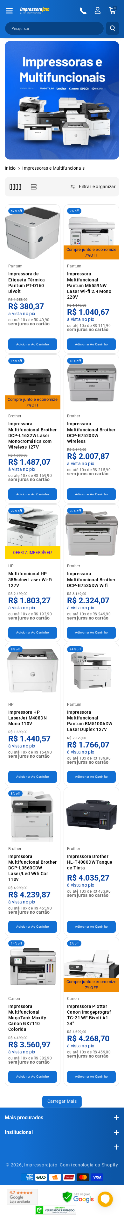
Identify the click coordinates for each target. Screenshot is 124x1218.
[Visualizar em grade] (15, 187)
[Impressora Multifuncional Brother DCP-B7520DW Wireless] (91, 382)
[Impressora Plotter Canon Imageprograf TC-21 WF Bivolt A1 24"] (91, 964)
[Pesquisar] (112, 28)
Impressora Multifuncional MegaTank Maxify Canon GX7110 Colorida (27, 1018)
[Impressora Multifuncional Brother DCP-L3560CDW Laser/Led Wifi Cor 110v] (32, 814)
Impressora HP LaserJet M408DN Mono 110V (27, 718)
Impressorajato (41, 1164)
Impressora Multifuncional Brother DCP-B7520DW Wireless (91, 432)
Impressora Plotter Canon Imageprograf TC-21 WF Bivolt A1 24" (89, 1015)
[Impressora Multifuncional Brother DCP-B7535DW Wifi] (91, 532)
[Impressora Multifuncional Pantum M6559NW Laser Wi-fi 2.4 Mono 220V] (91, 232)
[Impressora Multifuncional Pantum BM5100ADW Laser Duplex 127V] (91, 670)
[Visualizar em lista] (33, 187)
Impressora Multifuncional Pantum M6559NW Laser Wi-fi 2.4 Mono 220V (89, 285)
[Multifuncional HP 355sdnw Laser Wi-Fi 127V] (32, 532)
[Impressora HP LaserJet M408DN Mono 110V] (32, 670)
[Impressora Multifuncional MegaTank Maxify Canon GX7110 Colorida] (32, 964)
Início (10, 168)
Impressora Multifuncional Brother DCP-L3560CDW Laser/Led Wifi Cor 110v (32, 868)
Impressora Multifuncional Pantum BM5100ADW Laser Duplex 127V (89, 721)
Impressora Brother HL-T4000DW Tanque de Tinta (90, 862)
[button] (9, 11)
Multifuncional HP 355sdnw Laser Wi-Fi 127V (30, 579)
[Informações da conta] (98, 11)
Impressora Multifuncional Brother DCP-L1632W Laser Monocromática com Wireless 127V (32, 435)
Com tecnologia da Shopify (89, 1164)
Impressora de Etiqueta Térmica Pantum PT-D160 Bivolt (26, 282)
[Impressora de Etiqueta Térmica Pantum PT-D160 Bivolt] (32, 232)
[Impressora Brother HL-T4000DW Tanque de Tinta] (91, 814)
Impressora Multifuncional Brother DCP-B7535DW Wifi (91, 579)
